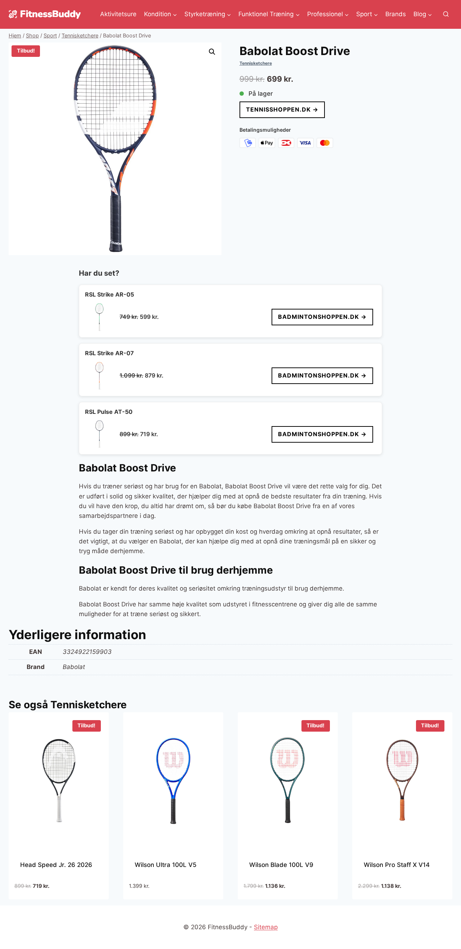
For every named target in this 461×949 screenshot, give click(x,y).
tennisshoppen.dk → (282, 109)
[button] (212, 51)
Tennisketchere (256, 63)
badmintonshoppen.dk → (322, 316)
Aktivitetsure (118, 14)
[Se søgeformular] (445, 14)
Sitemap (266, 927)
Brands (395, 14)
